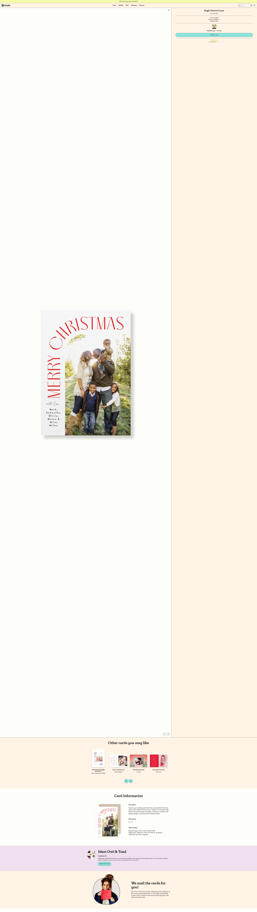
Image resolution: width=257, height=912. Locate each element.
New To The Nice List (118, 769)
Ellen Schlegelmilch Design (98, 773)
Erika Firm (158, 772)
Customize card (214, 34)
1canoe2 (138, 772)
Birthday (120, 5)
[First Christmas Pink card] (138, 761)
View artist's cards (104, 863)
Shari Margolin (118, 772)
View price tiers (214, 21)
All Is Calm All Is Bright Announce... (98, 770)
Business (141, 5)
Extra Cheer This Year (159, 769)
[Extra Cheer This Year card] (158, 761)
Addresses (134, 5)
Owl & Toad (215, 13)
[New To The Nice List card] (118, 761)
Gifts (127, 5)
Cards (114, 5)
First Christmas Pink (138, 769)
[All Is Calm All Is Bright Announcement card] (98, 758)
